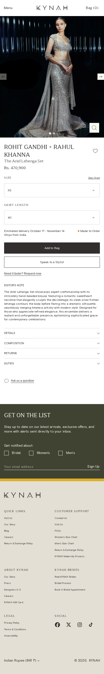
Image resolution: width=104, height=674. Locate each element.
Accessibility (11, 635)
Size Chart (94, 177)
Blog (6, 530)
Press (7, 583)
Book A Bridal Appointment (70, 589)
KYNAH (94, 660)
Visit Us (8, 518)
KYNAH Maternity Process (69, 556)
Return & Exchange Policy (18, 543)
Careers (8, 537)
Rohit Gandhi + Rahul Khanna (39, 151)
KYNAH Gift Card (13, 602)
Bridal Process (63, 583)
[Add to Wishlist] (95, 151)
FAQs (58, 530)
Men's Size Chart (64, 543)
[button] (8, 8)
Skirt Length (16, 204)
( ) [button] (92, 10)
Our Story (9, 524)
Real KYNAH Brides (65, 576)
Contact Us (61, 518)
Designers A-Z (12, 589)
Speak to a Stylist (52, 262)
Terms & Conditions (15, 629)
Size (8, 177)
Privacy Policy (11, 622)
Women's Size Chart (66, 537)
